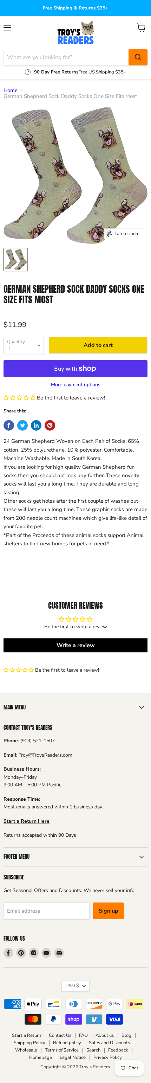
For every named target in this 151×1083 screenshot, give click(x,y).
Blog (126, 1035)
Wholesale (26, 1050)
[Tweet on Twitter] (22, 425)
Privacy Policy (107, 1057)
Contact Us (60, 1035)
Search (93, 1050)
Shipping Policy (29, 1043)
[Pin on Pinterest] (50, 425)
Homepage (40, 1057)
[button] (20, 397)
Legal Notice (73, 1057)
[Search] (138, 57)
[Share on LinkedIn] (36, 425)
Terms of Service (62, 1050)
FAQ (83, 1035)
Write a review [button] (76, 645)
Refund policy (67, 1043)
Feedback (118, 1050)
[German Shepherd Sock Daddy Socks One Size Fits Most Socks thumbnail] (15, 259)
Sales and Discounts (109, 1043)
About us (105, 1035)
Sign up (108, 911)
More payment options (75, 385)
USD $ (72, 986)
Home (11, 90)
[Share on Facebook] (9, 425)
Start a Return (26, 1035)
